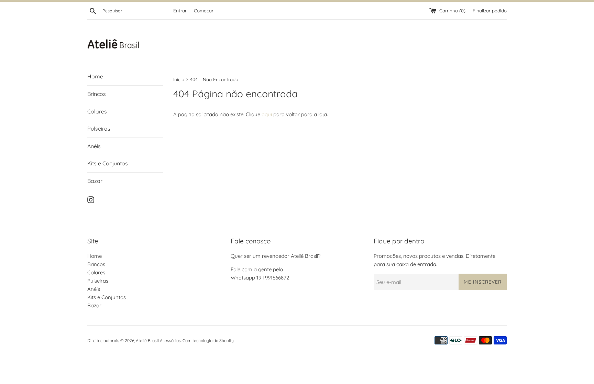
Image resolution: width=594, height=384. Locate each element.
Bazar (94, 180)
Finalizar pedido (490, 10)
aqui (267, 114)
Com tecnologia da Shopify (208, 340)
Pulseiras (98, 128)
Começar (203, 10)
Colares (97, 111)
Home (95, 76)
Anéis (94, 146)
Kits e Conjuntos (107, 163)
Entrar (180, 10)
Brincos (96, 93)
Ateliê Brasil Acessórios (158, 340)
